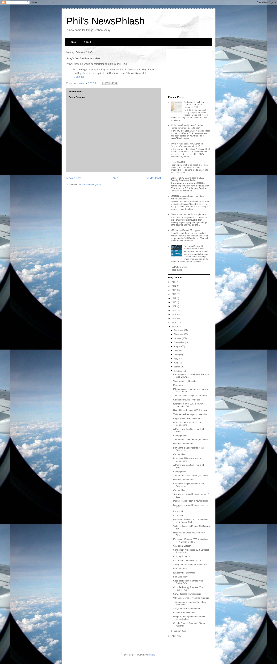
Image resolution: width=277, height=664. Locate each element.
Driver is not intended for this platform (188, 214)
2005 (174, 323)
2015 (174, 282)
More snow (178, 385)
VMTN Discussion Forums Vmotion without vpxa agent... (187, 197)
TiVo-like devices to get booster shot (190, 395)
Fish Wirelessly (180, 568)
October (178, 338)
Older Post (154, 178)
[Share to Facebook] (113, 83)
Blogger (150, 655)
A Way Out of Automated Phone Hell (190, 564)
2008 (174, 310)
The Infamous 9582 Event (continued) (190, 439)
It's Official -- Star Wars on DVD (188, 560)
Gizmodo (78, 76)
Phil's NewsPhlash (105, 21)
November (179, 334)
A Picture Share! (180, 267)
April (176, 363)
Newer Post (73, 178)
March (177, 367)
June (176, 354)
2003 (174, 636)
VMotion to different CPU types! (185, 230)
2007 (174, 314)
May (176, 359)
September (179, 342)
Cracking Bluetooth (182, 546)
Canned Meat (179, 454)
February (178, 371)
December (179, 330)
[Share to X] (110, 83)
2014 (174, 286)
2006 (174, 318)
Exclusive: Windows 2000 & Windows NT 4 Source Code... (190, 520)
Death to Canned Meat (183, 443)
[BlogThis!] (107, 83)
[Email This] (104, 83)
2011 (174, 298)
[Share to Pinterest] (116, 83)
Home (72, 42)
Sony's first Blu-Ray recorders (187, 594)
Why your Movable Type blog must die (191, 598)
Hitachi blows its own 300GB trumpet (190, 410)
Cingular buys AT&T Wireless (186, 400)
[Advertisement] (188, 72)
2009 (174, 306)
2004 (174, 327)
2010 (174, 302)
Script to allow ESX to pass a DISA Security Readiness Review (187, 179)
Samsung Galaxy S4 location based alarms (194, 247)
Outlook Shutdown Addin (184, 612)
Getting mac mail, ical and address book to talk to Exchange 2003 (196, 104)
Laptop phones (180, 435)
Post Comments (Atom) (90, 184)
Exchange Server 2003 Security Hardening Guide (188, 405)
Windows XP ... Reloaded (185, 381)
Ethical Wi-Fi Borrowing (184, 573)
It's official (178, 511)
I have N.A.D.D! (178, 162)
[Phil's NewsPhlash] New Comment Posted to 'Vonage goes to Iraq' (187, 126)
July (176, 350)
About (87, 42)
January (178, 631)
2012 (174, 294)
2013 (174, 290)
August (177, 346)
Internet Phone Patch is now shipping (190, 501)
